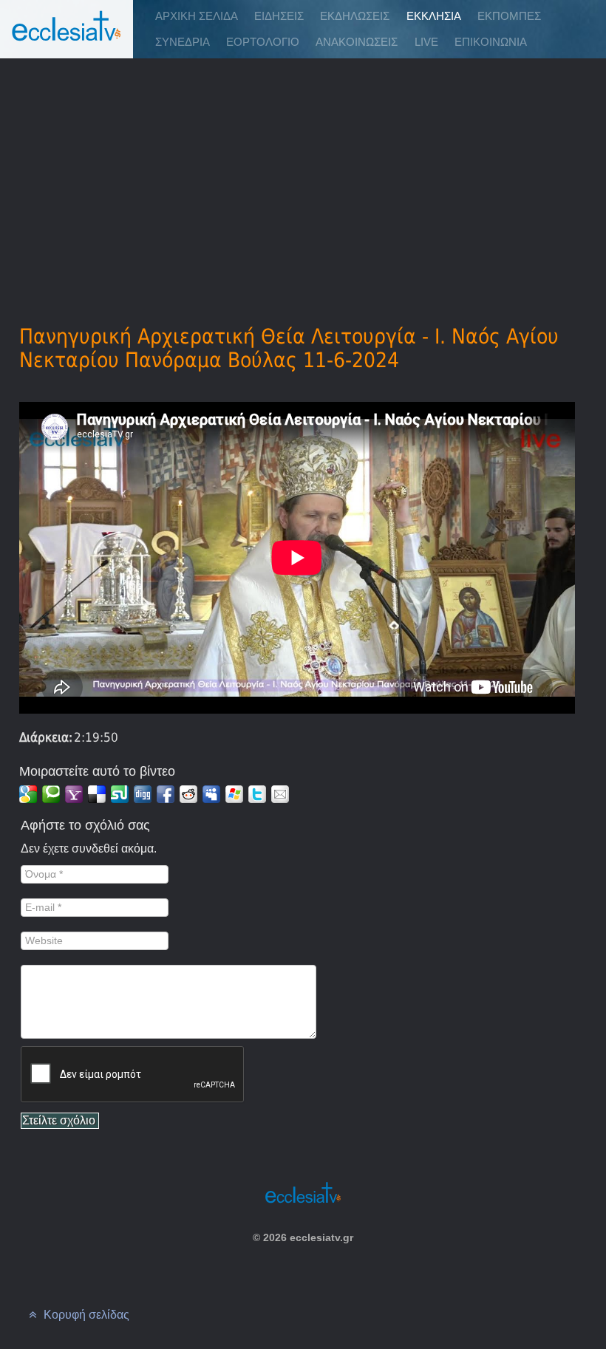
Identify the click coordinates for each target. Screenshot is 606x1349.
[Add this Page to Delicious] (97, 794)
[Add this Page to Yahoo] (74, 794)
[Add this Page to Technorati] (51, 794)
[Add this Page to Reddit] (188, 794)
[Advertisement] (303, 170)
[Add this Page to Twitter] (257, 794)
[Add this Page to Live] (234, 794)
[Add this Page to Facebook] (165, 794)
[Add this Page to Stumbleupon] (120, 794)
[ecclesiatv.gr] (66, 40)
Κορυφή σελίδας (85, 1314)
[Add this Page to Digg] (143, 794)
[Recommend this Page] (280, 794)
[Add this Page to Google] (28, 794)
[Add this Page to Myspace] (211, 794)
